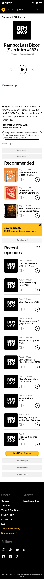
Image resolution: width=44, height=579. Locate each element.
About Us (5, 505)
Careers (5, 501)
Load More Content (22, 453)
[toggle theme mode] (36, 3)
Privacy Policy (7, 515)
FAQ (3, 524)
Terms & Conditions (10, 510)
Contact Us (6, 519)
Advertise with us (31, 501)
